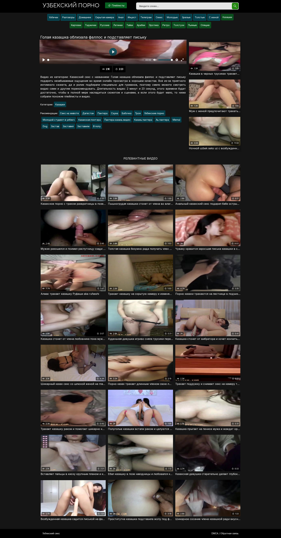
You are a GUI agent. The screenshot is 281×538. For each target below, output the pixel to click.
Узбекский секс (51, 533)
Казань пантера (143, 119)
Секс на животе (69, 113)
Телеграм (146, 17)
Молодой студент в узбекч (59, 119)
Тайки (130, 25)
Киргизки (76, 25)
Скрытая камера (104, 17)
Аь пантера (162, 119)
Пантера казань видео (117, 119)
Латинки (118, 25)
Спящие (205, 25)
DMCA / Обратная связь (225, 533)
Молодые (172, 17)
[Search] (235, 6)
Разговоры (68, 17)
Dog (45, 126)
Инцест (132, 17)
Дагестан (88, 113)
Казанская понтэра (89, 119)
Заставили (83, 126)
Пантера (102, 113)
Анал (121, 17)
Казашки (227, 17)
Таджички (90, 25)
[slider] (95, 59)
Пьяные (192, 25)
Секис (159, 17)
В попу (97, 126)
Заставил (68, 126)
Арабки (141, 25)
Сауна (114, 113)
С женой (214, 17)
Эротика (154, 25)
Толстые (200, 17)
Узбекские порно (154, 113)
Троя (138, 113)
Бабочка (126, 113)
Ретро (166, 25)
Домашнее (85, 17)
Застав (55, 126)
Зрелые (186, 17)
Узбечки (53, 17)
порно (71, 5)
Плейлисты (117, 5)
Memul (176, 119)
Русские (104, 25)
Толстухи (179, 25)
